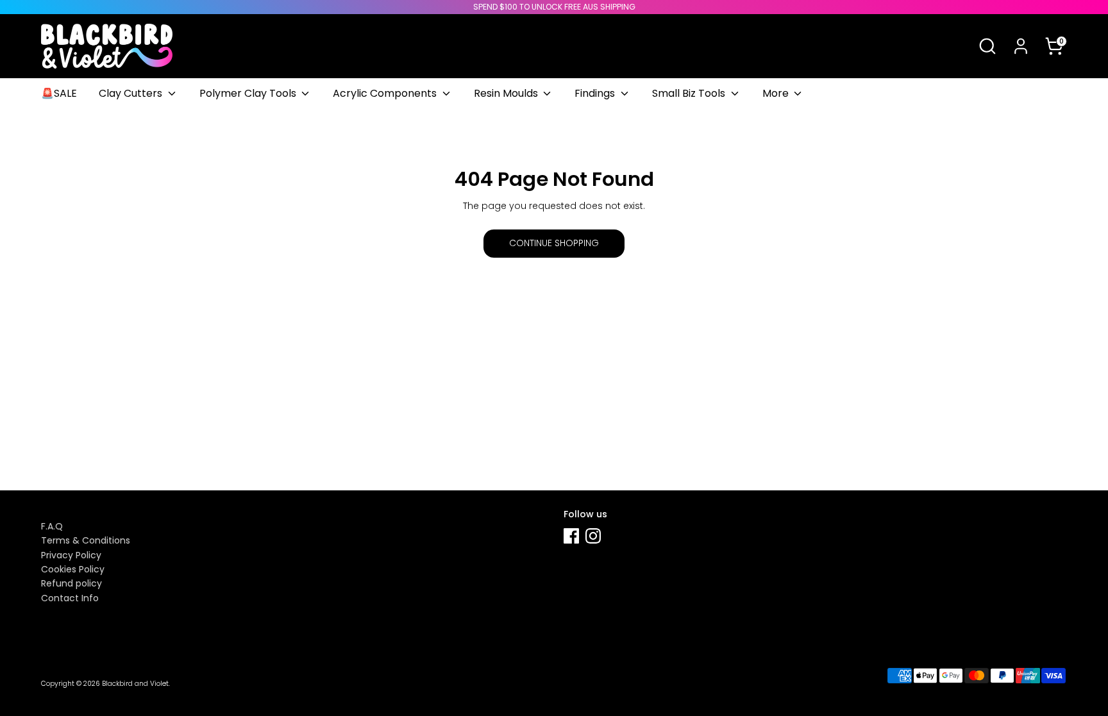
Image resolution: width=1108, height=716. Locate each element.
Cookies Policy (73, 569)
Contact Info (70, 598)
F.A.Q (52, 526)
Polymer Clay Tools (249, 93)
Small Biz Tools (690, 93)
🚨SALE (59, 93)
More (776, 93)
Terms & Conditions (85, 540)
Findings (596, 93)
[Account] (1021, 46)
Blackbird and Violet (135, 683)
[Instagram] (593, 536)
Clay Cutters (132, 93)
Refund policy (71, 583)
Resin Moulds (507, 93)
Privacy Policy (71, 555)
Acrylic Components (386, 93)
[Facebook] (571, 536)
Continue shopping (554, 243)
